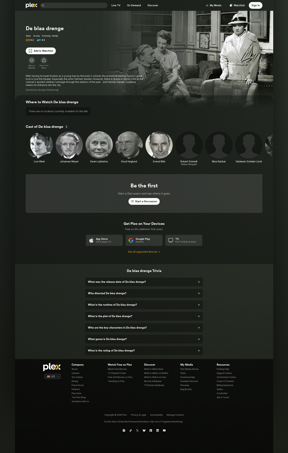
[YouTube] (164, 430)
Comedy (46, 36)
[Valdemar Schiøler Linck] (248, 148)
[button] (44, 63)
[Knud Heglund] (129, 148)
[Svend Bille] (159, 148)
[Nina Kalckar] (219, 148)
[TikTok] (130, 430)
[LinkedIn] (157, 430)
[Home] (31, 5)
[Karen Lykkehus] (99, 148)
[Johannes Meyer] (69, 148)
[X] (137, 430)
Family (55, 36)
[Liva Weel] (39, 148)
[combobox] (76, 5)
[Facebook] (150, 430)
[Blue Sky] (144, 430)
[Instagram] (124, 430)
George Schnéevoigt (48, 90)
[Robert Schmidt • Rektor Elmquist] (189, 148)
